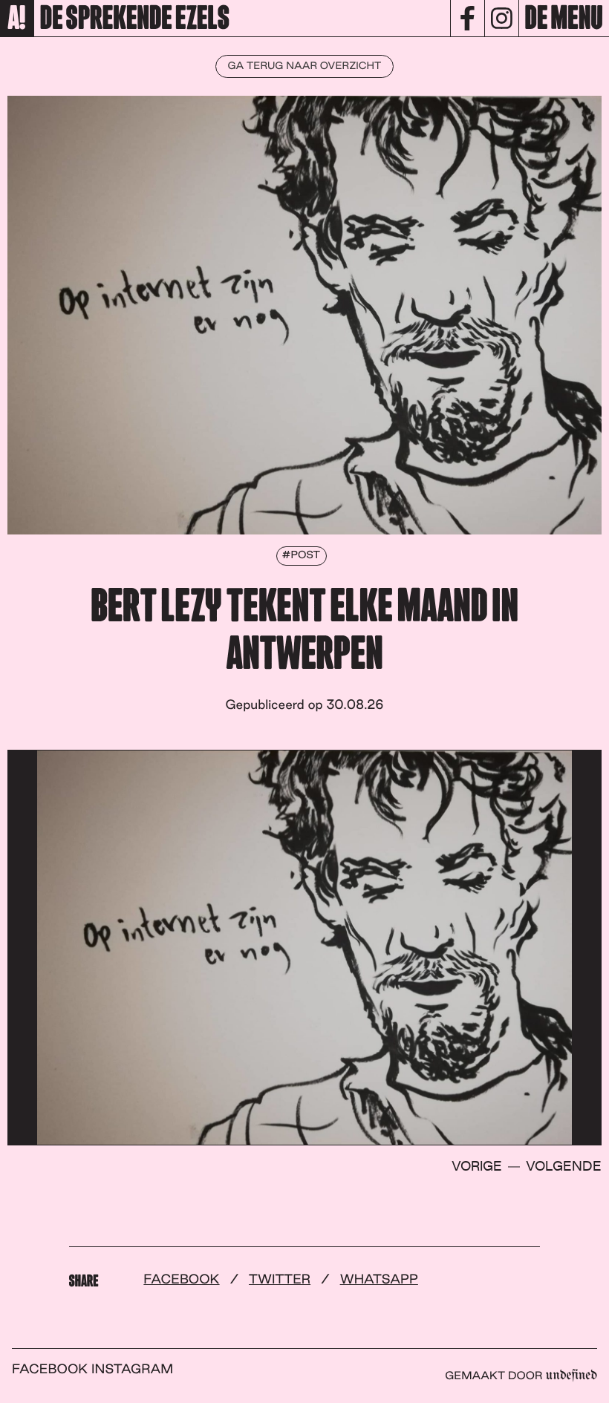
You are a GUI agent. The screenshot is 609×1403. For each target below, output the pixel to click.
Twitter (279, 1279)
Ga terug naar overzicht (305, 66)
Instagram (132, 1369)
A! (16, 19)
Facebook (181, 1279)
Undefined (572, 1375)
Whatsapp (379, 1279)
